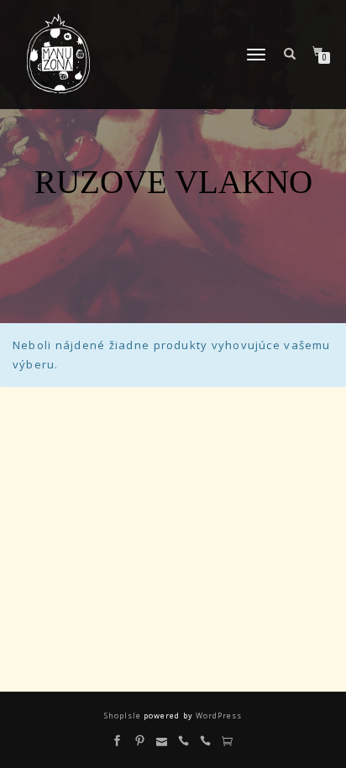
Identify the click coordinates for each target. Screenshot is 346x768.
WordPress (217, 715)
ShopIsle (124, 715)
